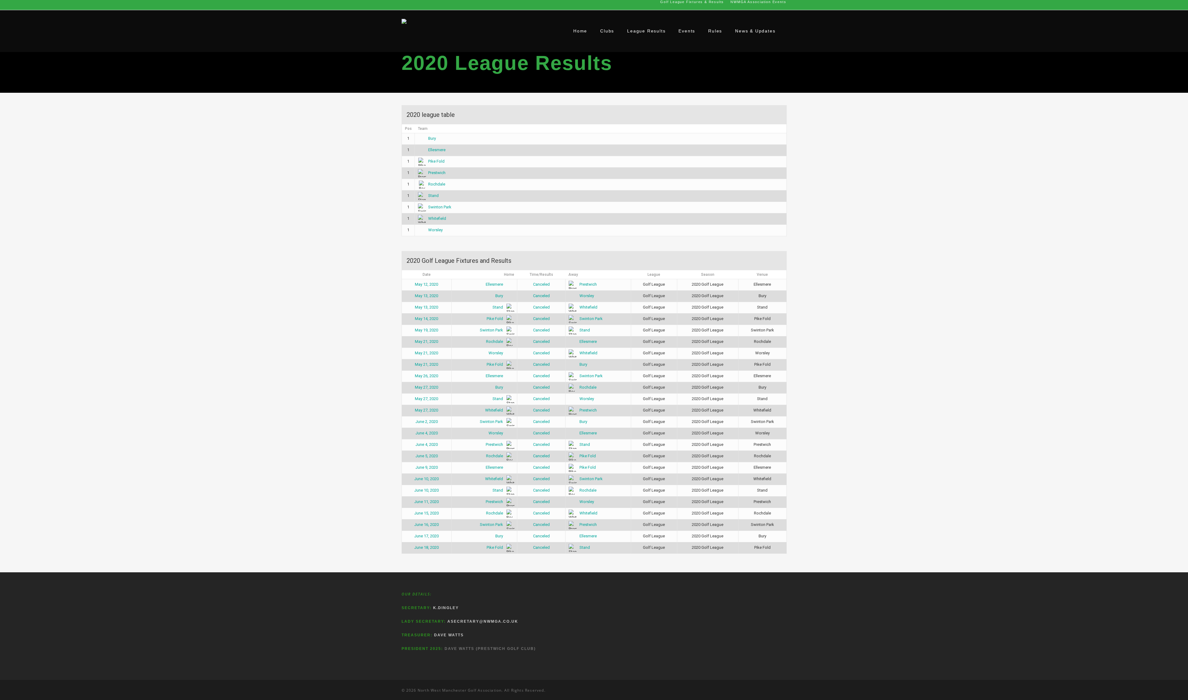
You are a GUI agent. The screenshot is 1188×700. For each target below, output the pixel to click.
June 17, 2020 (426, 536)
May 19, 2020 (426, 330)
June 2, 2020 (426, 421)
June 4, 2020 (426, 433)
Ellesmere (437, 149)
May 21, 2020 (426, 341)
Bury (432, 138)
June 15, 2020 (426, 513)
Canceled (541, 284)
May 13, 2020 (426, 295)
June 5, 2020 (426, 456)
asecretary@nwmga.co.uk (482, 621)
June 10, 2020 (426, 478)
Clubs (607, 30)
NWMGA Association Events (758, 2)
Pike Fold (436, 161)
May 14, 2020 (426, 318)
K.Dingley (446, 608)
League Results (646, 30)
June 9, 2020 (426, 467)
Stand (433, 195)
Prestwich (437, 172)
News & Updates (755, 30)
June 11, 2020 (426, 501)
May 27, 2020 (426, 387)
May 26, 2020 (426, 375)
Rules (715, 30)
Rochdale (436, 184)
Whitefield (437, 218)
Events (686, 30)
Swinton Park (439, 207)
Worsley (435, 230)
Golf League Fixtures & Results (692, 2)
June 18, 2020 (426, 547)
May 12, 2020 (426, 284)
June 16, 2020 (426, 524)
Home (580, 30)
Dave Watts (449, 635)
